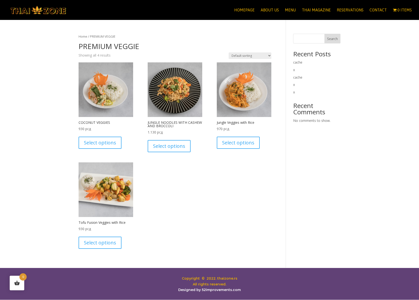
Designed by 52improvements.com (209, 290)
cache (297, 62)
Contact (378, 10)
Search (332, 38)
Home (83, 36)
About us (270, 10)
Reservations (350, 10)
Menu (290, 10)
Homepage (244, 10)
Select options (100, 142)
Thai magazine (316, 10)
